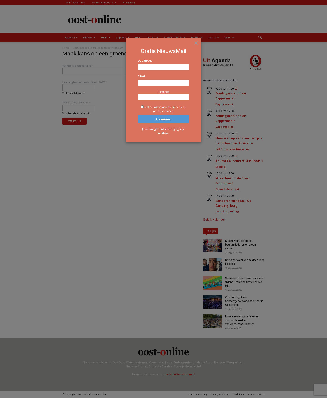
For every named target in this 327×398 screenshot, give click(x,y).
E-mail (142, 76)
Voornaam (145, 60)
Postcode (163, 91)
